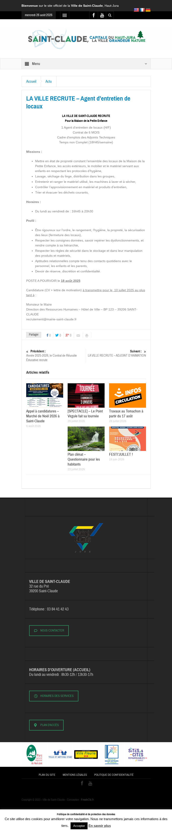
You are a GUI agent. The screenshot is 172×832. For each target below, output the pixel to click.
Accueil (31, 81)
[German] (148, 10)
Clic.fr (87, 800)
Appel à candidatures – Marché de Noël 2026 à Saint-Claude (43, 416)
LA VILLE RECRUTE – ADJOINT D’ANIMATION (117, 353)
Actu (48, 81)
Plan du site (47, 775)
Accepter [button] (79, 826)
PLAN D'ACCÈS (49, 725)
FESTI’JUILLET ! (121, 454)
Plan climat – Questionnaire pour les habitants (84, 459)
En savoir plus (99, 826)
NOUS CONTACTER (52, 631)
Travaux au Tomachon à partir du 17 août (126, 413)
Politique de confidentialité (113, 775)
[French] (142, 10)
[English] (136, 10)
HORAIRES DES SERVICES (57, 696)
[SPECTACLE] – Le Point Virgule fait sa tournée (85, 413)
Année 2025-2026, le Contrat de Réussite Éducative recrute (51, 355)
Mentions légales (75, 775)
